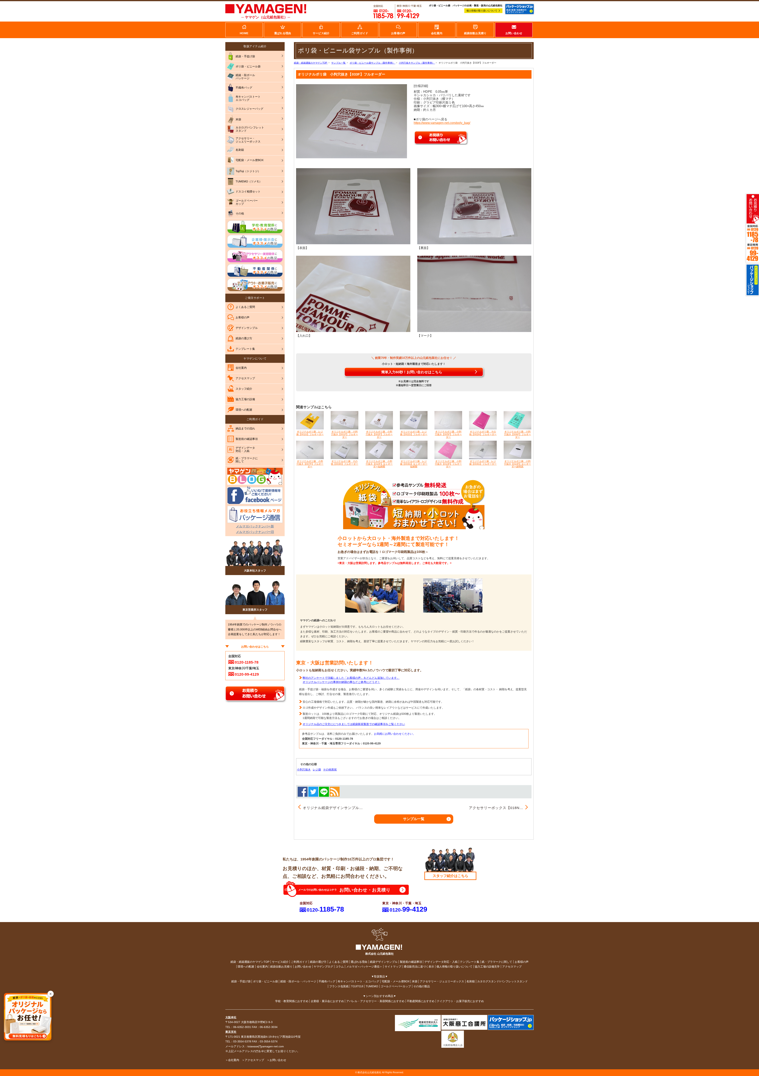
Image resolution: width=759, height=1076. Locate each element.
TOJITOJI (357, 986)
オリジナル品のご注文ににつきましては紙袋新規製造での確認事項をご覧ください (354, 724)
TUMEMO (372, 986)
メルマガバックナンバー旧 (255, 532)
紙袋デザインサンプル (383, 961)
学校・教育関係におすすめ (291, 1001)
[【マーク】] (474, 293)
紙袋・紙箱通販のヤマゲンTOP (249, 961)
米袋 (414, 981)
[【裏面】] (474, 205)
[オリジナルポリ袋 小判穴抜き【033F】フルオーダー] (351, 121)
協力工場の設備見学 (487, 966)
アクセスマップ (512, 966)
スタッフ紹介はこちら (450, 876)
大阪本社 (230, 1017)
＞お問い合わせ (276, 1060)
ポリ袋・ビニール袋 (265, 981)
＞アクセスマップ (253, 1060)
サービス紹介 (280, 961)
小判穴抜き (304, 769)
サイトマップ (393, 966)
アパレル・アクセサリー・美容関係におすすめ (375, 1001)
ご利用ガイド (299, 961)
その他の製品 (421, 986)
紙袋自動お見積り (281, 966)
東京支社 (230, 1031)
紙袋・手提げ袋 (241, 981)
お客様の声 (522, 961)
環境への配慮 (246, 966)
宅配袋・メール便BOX (396, 981)
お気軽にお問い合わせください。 (394, 733)
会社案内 (262, 966)
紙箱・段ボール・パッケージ (298, 981)
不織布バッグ (327, 981)
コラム (339, 966)
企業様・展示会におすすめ (327, 1001)
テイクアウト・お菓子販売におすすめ (460, 1001)
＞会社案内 (232, 1060)
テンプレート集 (469, 961)
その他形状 (330, 769)
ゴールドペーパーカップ (395, 986)
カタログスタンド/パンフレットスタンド (502, 981)
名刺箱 (470, 981)
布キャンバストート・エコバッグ (358, 981)
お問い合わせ (303, 966)
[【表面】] (353, 205)
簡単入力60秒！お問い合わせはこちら (411, 372)
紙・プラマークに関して (497, 961)
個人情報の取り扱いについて (481, 10)
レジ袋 (317, 769)
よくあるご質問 (338, 961)
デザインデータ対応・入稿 (441, 961)
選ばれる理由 (359, 961)
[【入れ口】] (353, 293)
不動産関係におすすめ (420, 1001)
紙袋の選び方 (318, 961)
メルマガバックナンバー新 (255, 526)
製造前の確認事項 (411, 961)
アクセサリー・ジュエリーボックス (442, 981)
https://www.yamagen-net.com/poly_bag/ (442, 122)
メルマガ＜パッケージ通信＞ (364, 966)
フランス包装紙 (339, 986)
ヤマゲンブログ (323, 966)
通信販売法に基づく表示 (419, 966)
